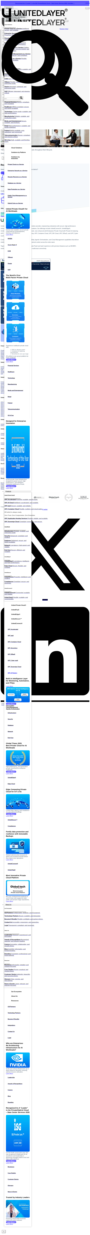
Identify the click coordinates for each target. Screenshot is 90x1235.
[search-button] (21, 98)
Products (8, 491)
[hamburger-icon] (66, 21)
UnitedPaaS (7, 526)
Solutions (8, 21)
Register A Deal (64, 29)
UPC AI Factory (12, 673)
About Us (8, 904)
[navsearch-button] (34, 95)
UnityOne (88, 3)
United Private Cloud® (9, 495)
